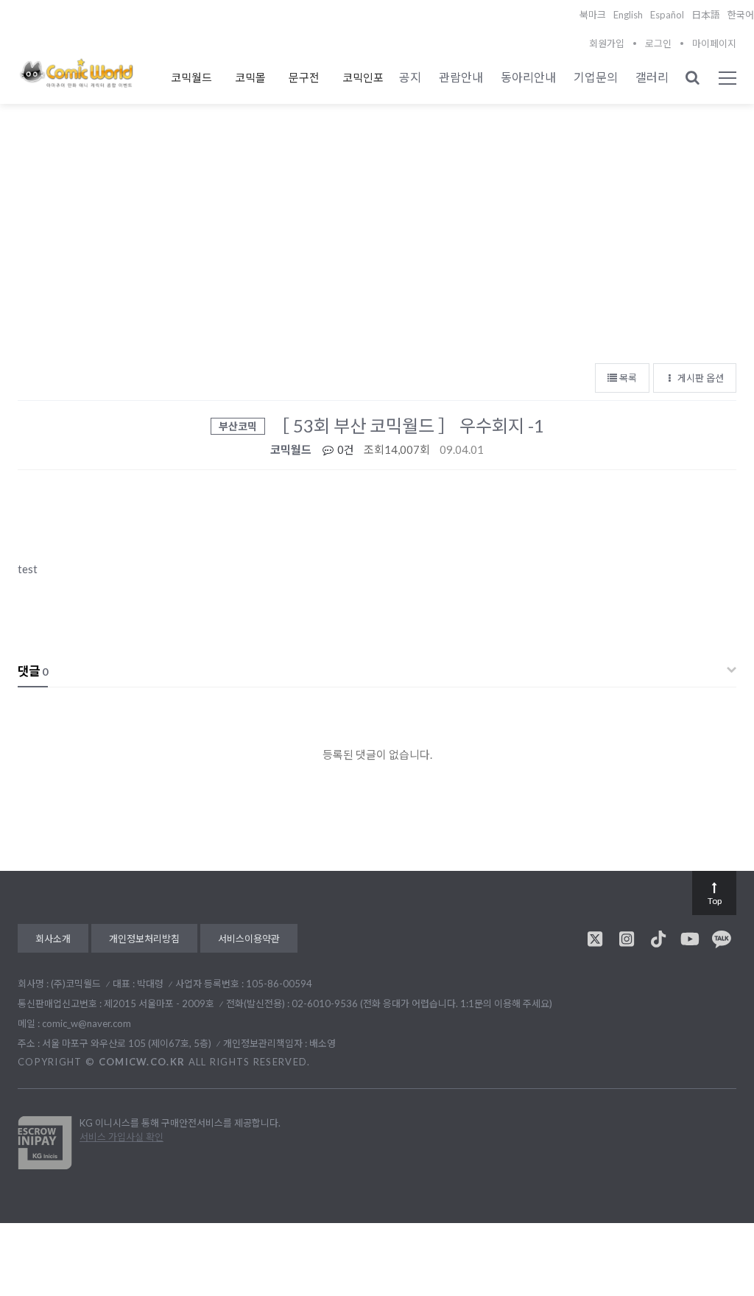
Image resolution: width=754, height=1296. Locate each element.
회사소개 (53, 939)
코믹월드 (191, 77)
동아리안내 (528, 77)
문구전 (304, 77)
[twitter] (595, 938)
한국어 (740, 15)
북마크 (592, 15)
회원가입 (606, 43)
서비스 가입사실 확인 (121, 1137)
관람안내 (461, 77)
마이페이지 (714, 43)
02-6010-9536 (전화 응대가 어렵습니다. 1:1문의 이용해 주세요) (422, 1003)
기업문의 (596, 77)
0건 (344, 449)
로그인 (658, 43)
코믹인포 (363, 77)
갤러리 (652, 77)
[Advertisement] (377, 244)
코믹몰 (250, 77)
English (628, 15)
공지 (410, 77)
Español (667, 15)
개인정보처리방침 (144, 939)
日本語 (705, 15)
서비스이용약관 (249, 939)
